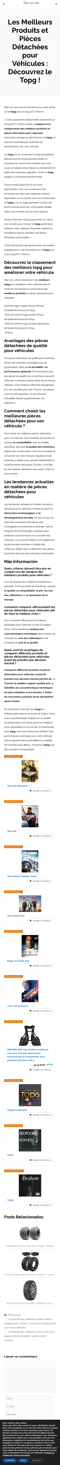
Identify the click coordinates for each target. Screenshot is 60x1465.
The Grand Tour (16, 915)
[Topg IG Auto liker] (30, 1095)
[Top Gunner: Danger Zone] (30, 861)
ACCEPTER (9, 1460)
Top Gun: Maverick (17, 786)
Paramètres (36, 1460)
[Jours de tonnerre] (30, 991)
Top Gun (11, 831)
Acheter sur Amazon (42, 791)
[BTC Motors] (31, 4)
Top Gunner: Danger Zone (22, 876)
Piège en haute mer (18, 961)
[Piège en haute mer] (30, 946)
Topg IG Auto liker (17, 1110)
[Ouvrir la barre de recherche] (4, 4)
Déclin (23, 1460)
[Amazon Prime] (49, 1065)
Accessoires (14, 1314)
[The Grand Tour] (30, 903)
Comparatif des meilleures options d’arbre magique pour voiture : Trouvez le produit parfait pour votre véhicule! (30, 1323)
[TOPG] (30, 1140)
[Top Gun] (30, 816)
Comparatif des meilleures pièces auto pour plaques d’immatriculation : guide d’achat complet (29, 1336)
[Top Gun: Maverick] (30, 771)
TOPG (10, 1155)
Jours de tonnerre (17, 1006)
